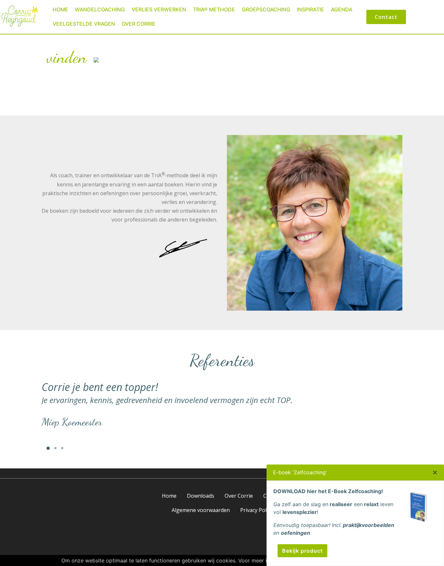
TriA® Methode (214, 9)
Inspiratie (310, 9)
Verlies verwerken (159, 9)
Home (60, 9)
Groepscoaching (266, 9)
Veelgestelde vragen (84, 23)
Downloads (200, 495)
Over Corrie (138, 23)
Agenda (341, 9)
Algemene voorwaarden (201, 510)
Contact (386, 16)
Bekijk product (302, 550)
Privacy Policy (256, 510)
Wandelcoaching (100, 9)
